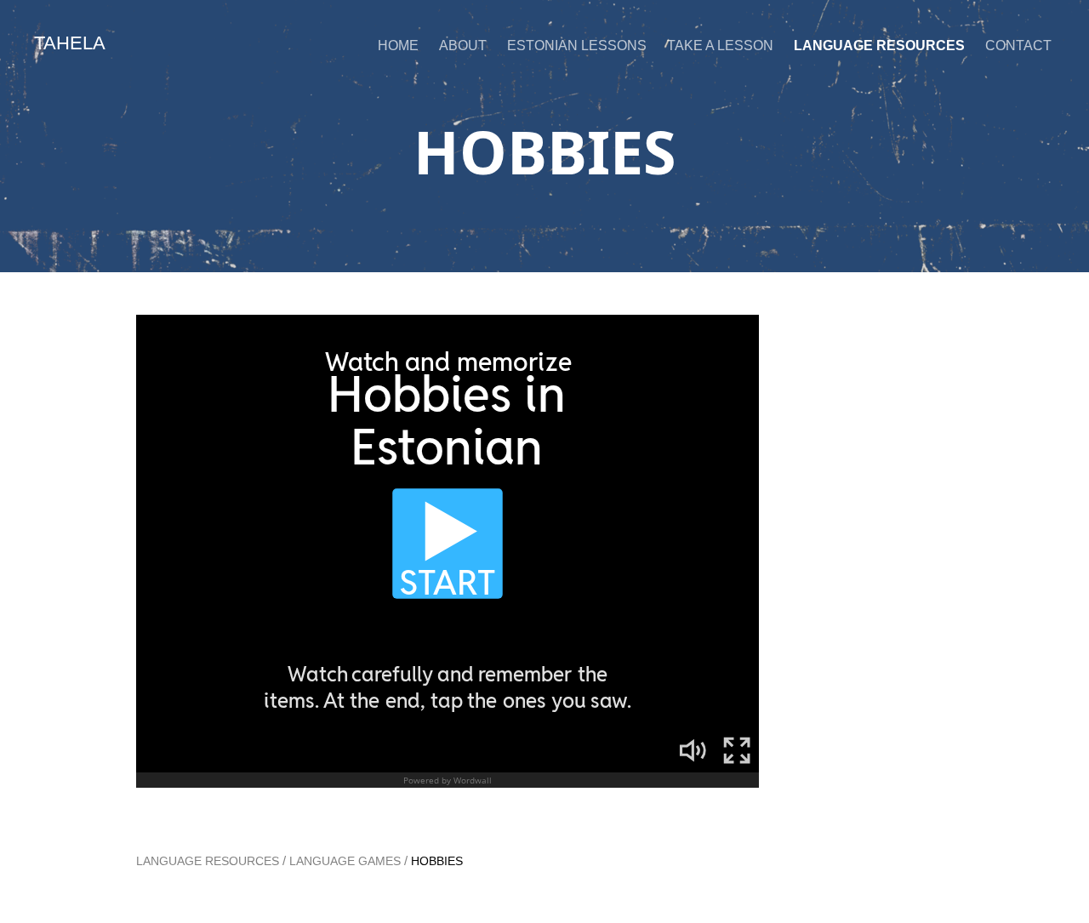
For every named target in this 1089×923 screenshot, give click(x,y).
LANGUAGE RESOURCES (879, 45)
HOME (398, 45)
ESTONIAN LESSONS (577, 45)
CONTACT (1018, 45)
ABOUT (463, 45)
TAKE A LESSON (720, 45)
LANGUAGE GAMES (345, 861)
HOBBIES (437, 861)
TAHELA (69, 43)
